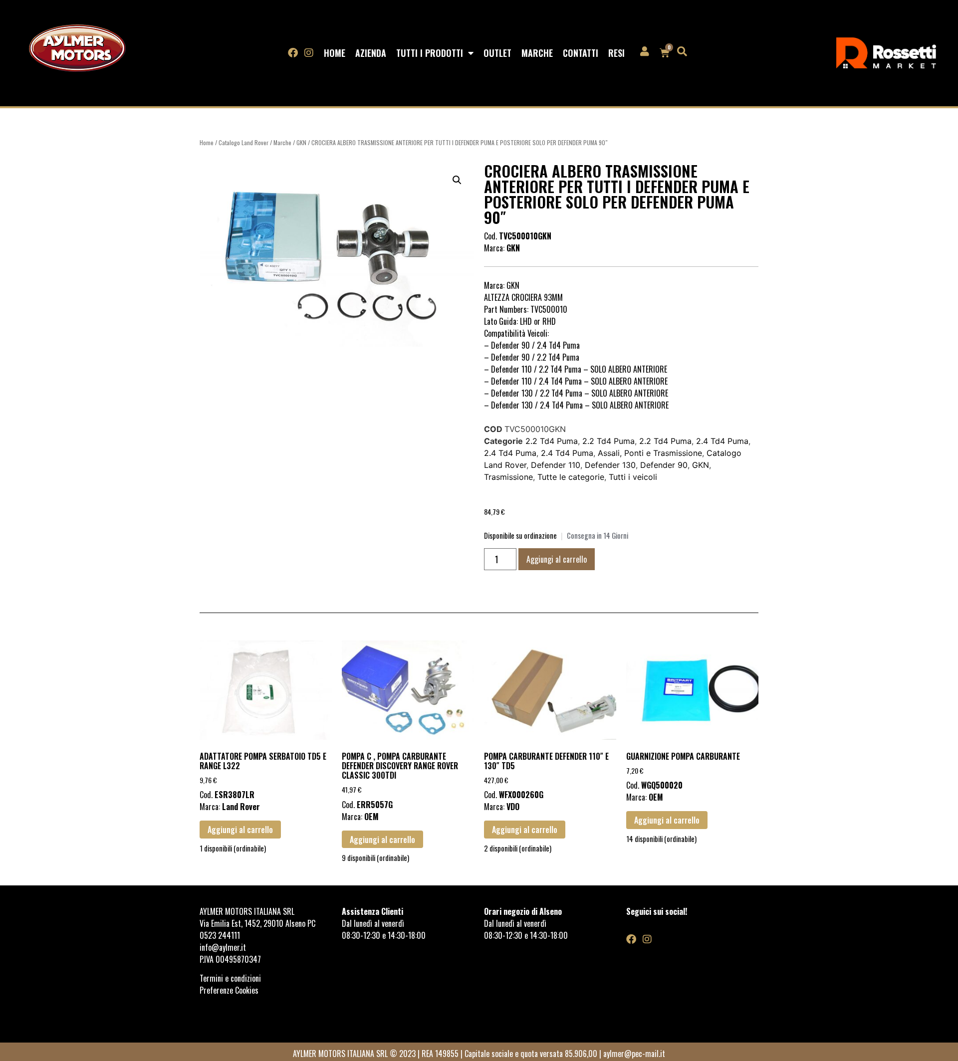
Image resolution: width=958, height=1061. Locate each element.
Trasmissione (508, 477)
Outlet (497, 52)
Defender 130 (610, 465)
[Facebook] (293, 53)
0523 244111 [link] (220, 935)
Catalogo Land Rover (243, 142)
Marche (537, 52)
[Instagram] (309, 53)
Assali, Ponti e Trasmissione (650, 453)
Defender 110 (555, 465)
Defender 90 (664, 465)
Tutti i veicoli (633, 477)
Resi (616, 52)
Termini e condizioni (231, 978)
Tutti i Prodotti (429, 52)
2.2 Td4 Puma (551, 441)
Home (334, 52)
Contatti (580, 52)
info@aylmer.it (223, 947)
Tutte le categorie (570, 477)
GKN (301, 142)
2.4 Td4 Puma (722, 441)
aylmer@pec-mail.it (634, 1054)
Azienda (370, 52)
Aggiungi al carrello (556, 559)
